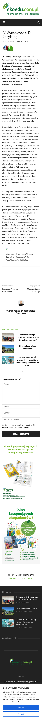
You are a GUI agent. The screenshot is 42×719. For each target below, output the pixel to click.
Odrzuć (21, 714)
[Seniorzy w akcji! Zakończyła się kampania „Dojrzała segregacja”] (8, 337)
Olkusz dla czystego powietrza (26, 608)
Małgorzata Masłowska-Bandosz (21, 312)
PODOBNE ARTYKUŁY (10, 329)
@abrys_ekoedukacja (21, 578)
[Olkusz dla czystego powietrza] (8, 349)
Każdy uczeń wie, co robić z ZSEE (10, 290)
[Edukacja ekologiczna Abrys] (21, 9)
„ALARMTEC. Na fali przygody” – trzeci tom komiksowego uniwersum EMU (27, 622)
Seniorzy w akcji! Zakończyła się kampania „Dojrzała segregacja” (27, 337)
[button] (38, 22)
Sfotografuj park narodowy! (33, 290)
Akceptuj (21, 708)
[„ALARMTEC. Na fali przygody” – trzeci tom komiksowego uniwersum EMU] (8, 360)
